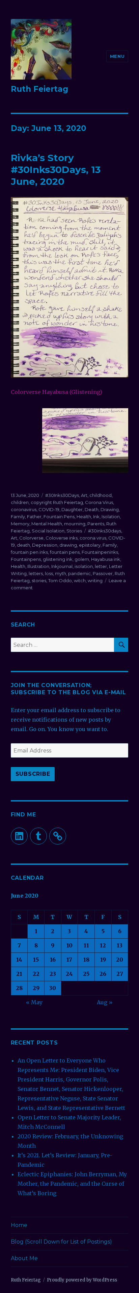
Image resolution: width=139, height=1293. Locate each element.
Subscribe (33, 774)
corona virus (93, 538)
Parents (95, 523)
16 (53, 959)
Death (92, 509)
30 (52, 988)
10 (69, 945)
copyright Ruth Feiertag (57, 502)
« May (34, 1002)
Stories (74, 530)
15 (36, 959)
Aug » (105, 1002)
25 (86, 973)
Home (19, 1225)
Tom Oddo (60, 580)
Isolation (111, 516)
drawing (68, 545)
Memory (20, 523)
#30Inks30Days (62, 495)
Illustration (38, 566)
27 (119, 973)
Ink (96, 516)
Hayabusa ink (105, 559)
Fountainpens (26, 559)
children (20, 502)
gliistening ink (58, 559)
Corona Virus (99, 502)
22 (36, 973)
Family (18, 516)
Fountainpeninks (100, 552)
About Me (24, 1258)
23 (53, 973)
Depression (44, 545)
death (23, 545)
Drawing (110, 509)
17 (69, 959)
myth (60, 573)
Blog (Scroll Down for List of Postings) (61, 1242)
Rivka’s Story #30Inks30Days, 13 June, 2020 (56, 169)
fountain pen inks (29, 552)
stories (39, 580)
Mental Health (46, 523)
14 (19, 959)
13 (119, 945)
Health (84, 516)
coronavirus (23, 509)
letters (36, 573)
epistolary (90, 545)
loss (49, 573)
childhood (100, 495)
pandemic (79, 573)
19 (103, 959)
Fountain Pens (59, 516)
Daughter (72, 509)
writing (95, 580)
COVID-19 (48, 509)
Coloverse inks (62, 538)
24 (69, 973)
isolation (84, 566)
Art (84, 495)
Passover (103, 573)
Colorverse (31, 538)
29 (36, 988)
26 (103, 973)
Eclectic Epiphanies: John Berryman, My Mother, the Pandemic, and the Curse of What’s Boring (72, 1184)
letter (101, 566)
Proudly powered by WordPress (82, 1280)
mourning (74, 523)
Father (34, 516)
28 (19, 988)
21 (19, 973)
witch (80, 580)
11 (86, 945)
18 (86, 959)
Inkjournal (62, 566)
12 (103, 945)
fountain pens (65, 552)
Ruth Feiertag (39, 89)
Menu (117, 56)
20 (119, 959)
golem (82, 559)
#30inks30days (104, 530)
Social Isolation (48, 530)
